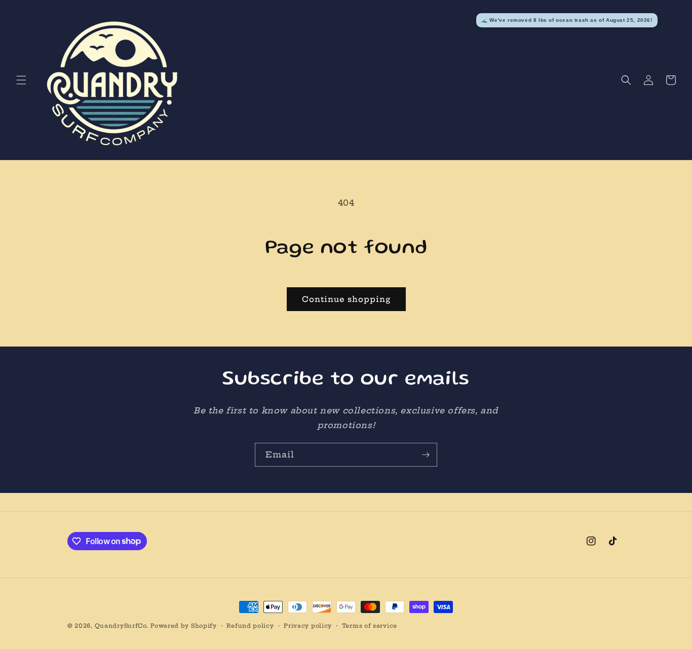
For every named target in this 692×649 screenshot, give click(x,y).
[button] (21, 80)
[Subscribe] (425, 455)
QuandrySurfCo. (121, 625)
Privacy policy (308, 625)
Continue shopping (346, 299)
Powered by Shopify (183, 625)
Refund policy (250, 625)
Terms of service (369, 625)
